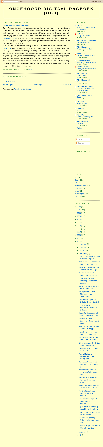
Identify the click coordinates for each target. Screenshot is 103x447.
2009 (79, 216)
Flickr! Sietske (82, 121)
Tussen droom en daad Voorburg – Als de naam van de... (88, 281)
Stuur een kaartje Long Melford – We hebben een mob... (89, 420)
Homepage (38, 85)
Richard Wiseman (9, 38)
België (77, 180)
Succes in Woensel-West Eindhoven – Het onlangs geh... (88, 364)
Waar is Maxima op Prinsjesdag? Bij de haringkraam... (86, 356)
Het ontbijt (80, 123)
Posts (79, 139)
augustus (82, 432)
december (83, 244)
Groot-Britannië (80, 185)
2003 (79, 235)
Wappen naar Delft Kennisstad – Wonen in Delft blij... (88, 307)
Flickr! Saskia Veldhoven (86, 40)
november (83, 247)
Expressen (7, 48)
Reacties (80, 143)
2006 (79, 226)
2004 (79, 232)
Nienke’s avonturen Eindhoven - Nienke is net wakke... (89, 321)
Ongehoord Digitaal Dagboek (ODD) (51, 11)
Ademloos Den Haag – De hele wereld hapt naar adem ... (88, 380)
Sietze (79, 97)
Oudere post (66, 85)
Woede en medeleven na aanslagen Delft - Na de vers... (88, 372)
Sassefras (80, 108)
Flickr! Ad (80, 115)
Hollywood (78, 188)
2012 (79, 207)
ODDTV (80, 34)
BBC (76, 177)
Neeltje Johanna (83, 67)
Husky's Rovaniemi (83, 36)
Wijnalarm (78, 196)
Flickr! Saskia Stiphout (85, 80)
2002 (79, 238)
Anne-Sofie (81, 54)
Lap (78, 110)
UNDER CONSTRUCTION (86, 55)
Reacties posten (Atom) (22, 89)
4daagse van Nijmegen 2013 (86, 62)
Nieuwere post (8, 85)
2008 (79, 219)
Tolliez (79, 128)
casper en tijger (82, 103)
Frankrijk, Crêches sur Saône (86, 69)
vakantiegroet (79, 194)
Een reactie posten (9, 81)
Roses (79, 82)
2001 (79, 241)
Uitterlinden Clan (83, 60)
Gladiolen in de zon (83, 42)
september (83, 253)
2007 (79, 222)
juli (80, 435)
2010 (79, 213)
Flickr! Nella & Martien (85, 87)
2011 (79, 210)
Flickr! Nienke (82, 73)
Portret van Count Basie (85, 49)
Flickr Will (80, 102)
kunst (77, 191)
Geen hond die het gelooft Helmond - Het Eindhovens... (88, 401)
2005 (79, 229)
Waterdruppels (81, 75)
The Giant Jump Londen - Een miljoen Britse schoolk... (88, 393)
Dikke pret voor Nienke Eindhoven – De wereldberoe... (87, 294)
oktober (82, 250)
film (76, 183)
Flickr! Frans (81, 25)
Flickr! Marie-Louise (84, 95)
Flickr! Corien (82, 47)
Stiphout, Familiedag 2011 (85, 117)
